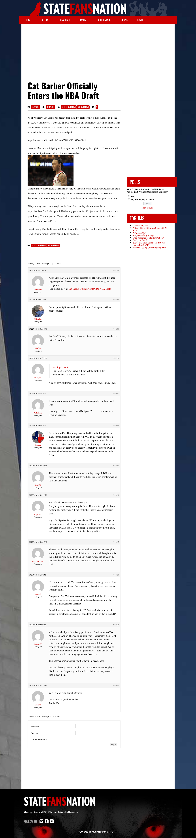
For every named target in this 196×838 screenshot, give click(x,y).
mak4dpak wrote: (61, 367)
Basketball (64, 20)
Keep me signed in (40, 739)
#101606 (116, 425)
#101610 (116, 495)
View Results (147, 207)
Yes (132, 196)
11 (97, 107)
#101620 (116, 574)
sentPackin (51, 107)
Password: (35, 733)
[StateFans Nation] (98, 8)
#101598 (116, 358)
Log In (113, 744)
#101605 (116, 393)
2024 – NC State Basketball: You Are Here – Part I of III (149, 244)
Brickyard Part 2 (140, 240)
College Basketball (69, 107)
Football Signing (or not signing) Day (149, 247)
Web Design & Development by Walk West (98, 832)
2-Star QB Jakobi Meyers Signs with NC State (150, 229)
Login (140, 20)
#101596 (116, 329)
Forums (124, 20)
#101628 (116, 624)
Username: (35, 726)
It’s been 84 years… (141, 225)
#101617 (116, 542)
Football (45, 20)
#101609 (116, 465)
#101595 (116, 299)
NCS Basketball (83, 107)
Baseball (83, 20)
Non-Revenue (104, 20)
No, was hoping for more (142, 199)
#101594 (116, 270)
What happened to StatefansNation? (148, 237)
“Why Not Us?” (139, 232)
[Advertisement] (98, 48)
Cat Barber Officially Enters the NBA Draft (90, 288)
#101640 (116, 685)
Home (28, 20)
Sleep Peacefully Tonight (144, 235)
